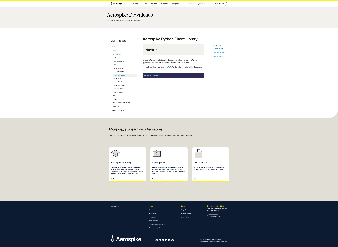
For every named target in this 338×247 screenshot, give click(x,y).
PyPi (169, 67)
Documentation (218, 49)
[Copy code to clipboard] (201, 75)
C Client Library (118, 58)
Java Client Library (119, 61)
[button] (208, 3)
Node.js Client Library (120, 82)
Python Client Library (120, 75)
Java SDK (116, 65)
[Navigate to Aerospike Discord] (156, 240)
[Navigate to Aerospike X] (169, 240)
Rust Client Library (119, 89)
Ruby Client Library (119, 85)
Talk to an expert (219, 4)
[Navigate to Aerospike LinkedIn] (172, 240)
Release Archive (218, 56)
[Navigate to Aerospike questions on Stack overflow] (163, 240)
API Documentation (219, 52)
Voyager (114, 99)
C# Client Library (119, 72)
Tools (113, 96)
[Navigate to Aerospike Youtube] (166, 240)
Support (191, 3)
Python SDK (117, 78)
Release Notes (217, 45)
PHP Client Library (119, 92)
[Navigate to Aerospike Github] (160, 240)
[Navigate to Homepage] (116, 3)
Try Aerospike (201, 3)
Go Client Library (119, 68)
